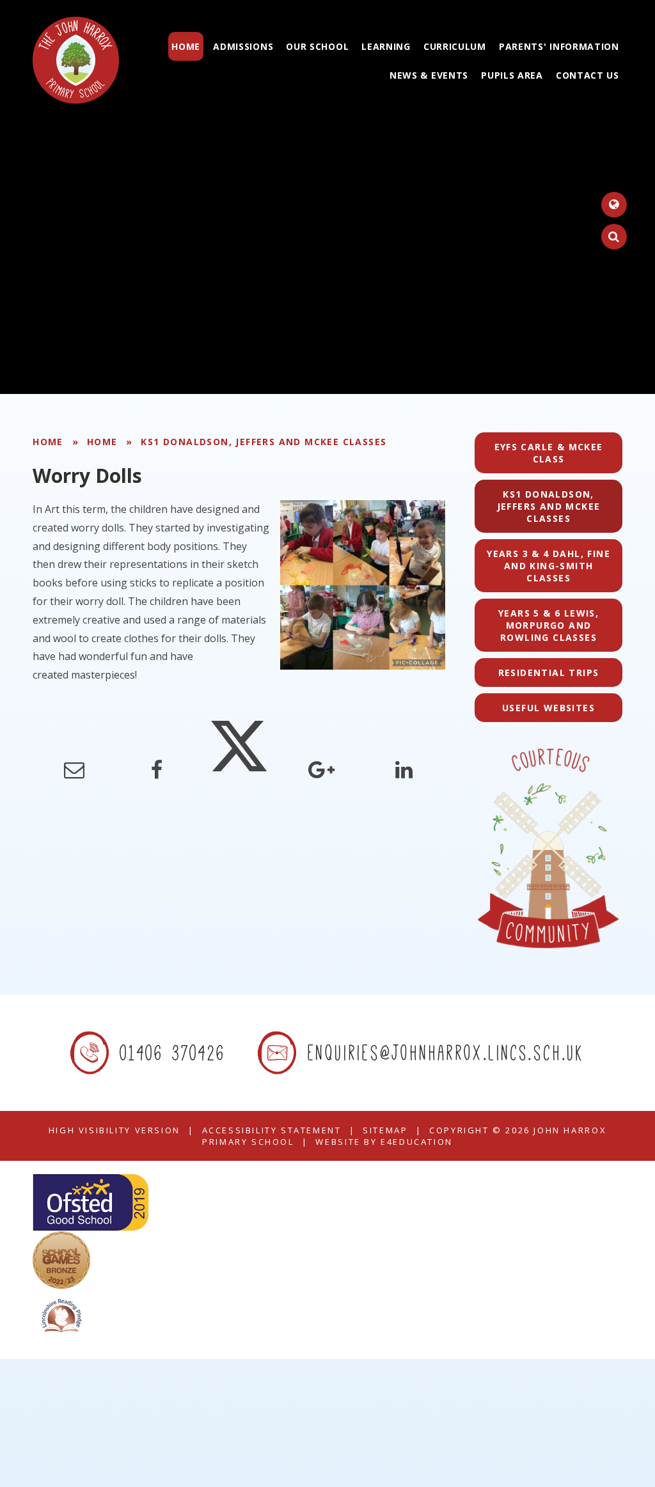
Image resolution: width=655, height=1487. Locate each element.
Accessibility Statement (272, 1130)
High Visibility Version (114, 1130)
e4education (417, 1141)
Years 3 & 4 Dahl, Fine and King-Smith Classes (548, 565)
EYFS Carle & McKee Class (548, 453)
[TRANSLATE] (614, 204)
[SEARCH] (614, 236)
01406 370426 (173, 1052)
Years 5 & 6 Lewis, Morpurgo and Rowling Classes (548, 625)
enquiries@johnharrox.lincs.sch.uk (446, 1052)
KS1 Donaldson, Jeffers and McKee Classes (263, 442)
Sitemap (385, 1130)
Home (48, 442)
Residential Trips (548, 672)
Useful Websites (548, 708)
